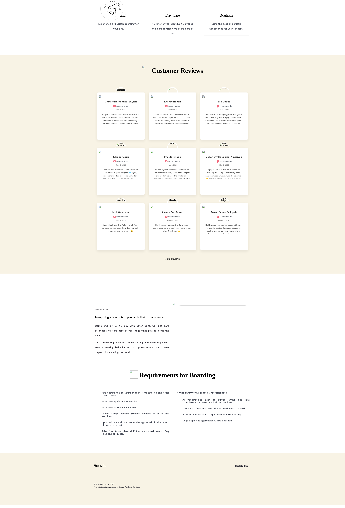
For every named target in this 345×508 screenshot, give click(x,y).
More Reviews (172, 258)
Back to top (241, 466)
